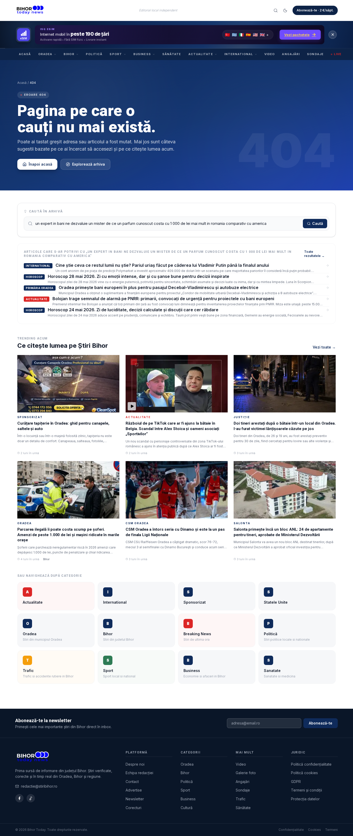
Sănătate (243, 807)
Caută (317, 223)
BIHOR (69, 54)
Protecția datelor (305, 799)
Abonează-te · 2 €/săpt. (315, 10)
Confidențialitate (291, 830)
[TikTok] (31, 798)
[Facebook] (19, 798)
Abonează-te (320, 723)
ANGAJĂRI (291, 54)
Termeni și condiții (306, 790)
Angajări (242, 781)
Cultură (187, 807)
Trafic (240, 799)
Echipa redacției (139, 773)
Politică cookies (304, 773)
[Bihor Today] (30, 10)
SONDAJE (315, 54)
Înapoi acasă (40, 164)
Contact (132, 781)
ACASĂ (25, 54)
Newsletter (135, 799)
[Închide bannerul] (332, 35)
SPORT (116, 54)
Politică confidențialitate (311, 764)
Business (188, 799)
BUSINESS (142, 54)
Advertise (134, 790)
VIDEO (269, 54)
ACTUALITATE (200, 54)
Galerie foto (246, 773)
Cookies (314, 830)
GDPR (296, 781)
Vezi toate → (324, 347)
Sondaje (243, 790)
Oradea (187, 764)
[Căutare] (275, 10)
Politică (187, 781)
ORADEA (45, 54)
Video (241, 764)
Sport (185, 790)
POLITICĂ (94, 54)
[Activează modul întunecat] (285, 10)
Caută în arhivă (46, 211)
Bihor (185, 773)
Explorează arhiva (88, 164)
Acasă (22, 83)
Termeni (331, 830)
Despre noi (135, 764)
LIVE (337, 54)
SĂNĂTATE (171, 54)
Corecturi (133, 807)
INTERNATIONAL (238, 54)
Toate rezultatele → (314, 254)
